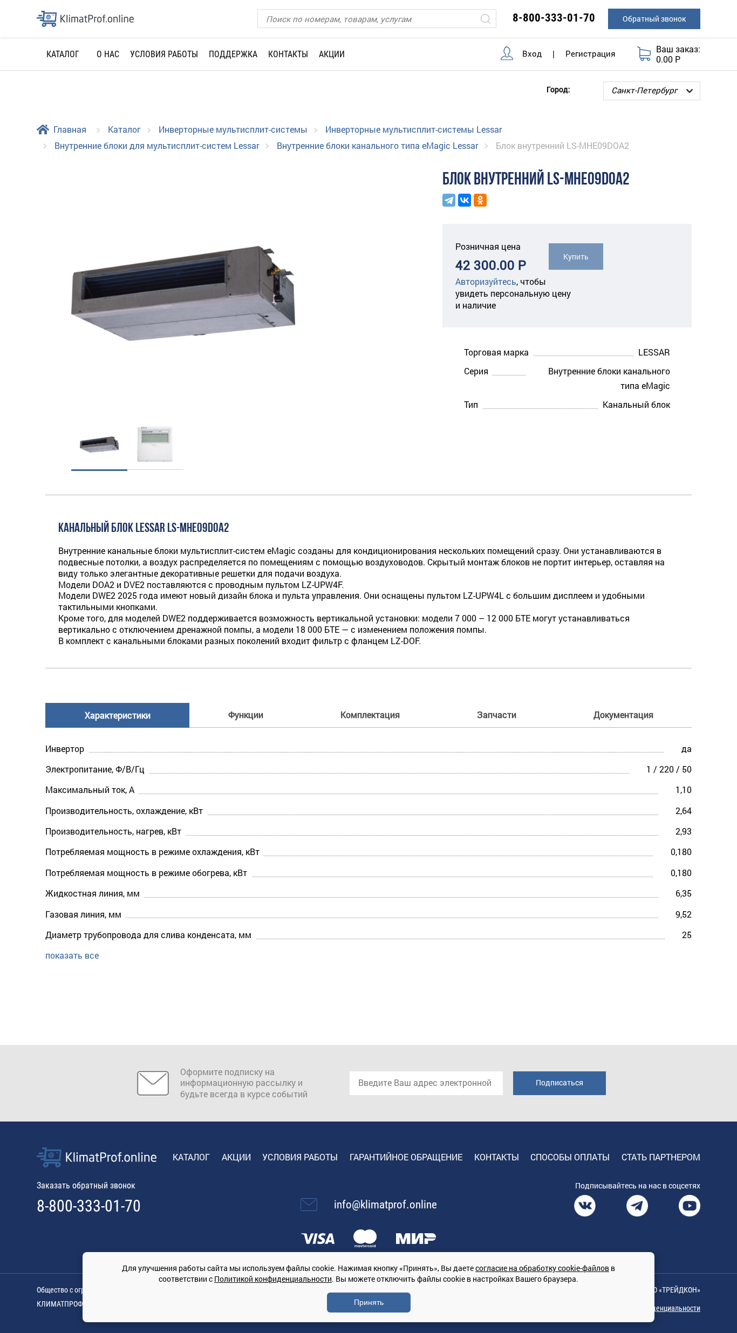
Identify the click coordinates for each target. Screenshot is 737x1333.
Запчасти (496, 714)
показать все (72, 955)
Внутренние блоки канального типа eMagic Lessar (377, 145)
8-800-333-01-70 (554, 17)
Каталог (124, 129)
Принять (369, 1302)
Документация (623, 714)
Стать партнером (661, 1157)
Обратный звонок (654, 18)
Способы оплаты (570, 1157)
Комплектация (370, 714)
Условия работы (164, 54)
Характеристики (118, 715)
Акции (332, 54)
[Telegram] (448, 200)
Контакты (288, 54)
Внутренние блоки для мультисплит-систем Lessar (156, 145)
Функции (245, 714)
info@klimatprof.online (385, 1204)
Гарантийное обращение (406, 1157)
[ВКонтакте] (464, 200)
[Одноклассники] (480, 200)
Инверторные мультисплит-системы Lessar (413, 129)
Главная (69, 129)
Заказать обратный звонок (86, 1185)
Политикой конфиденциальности (273, 1279)
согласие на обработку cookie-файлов (542, 1268)
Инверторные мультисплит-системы (233, 129)
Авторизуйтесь (485, 281)
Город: (558, 88)
